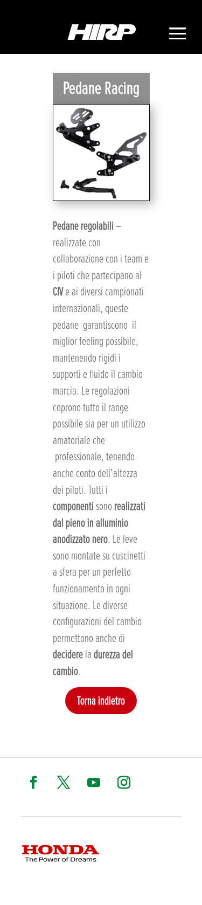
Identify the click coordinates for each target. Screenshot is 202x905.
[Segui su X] (63, 783)
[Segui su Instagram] (124, 783)
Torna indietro (101, 700)
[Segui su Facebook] (33, 783)
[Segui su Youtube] (94, 783)
